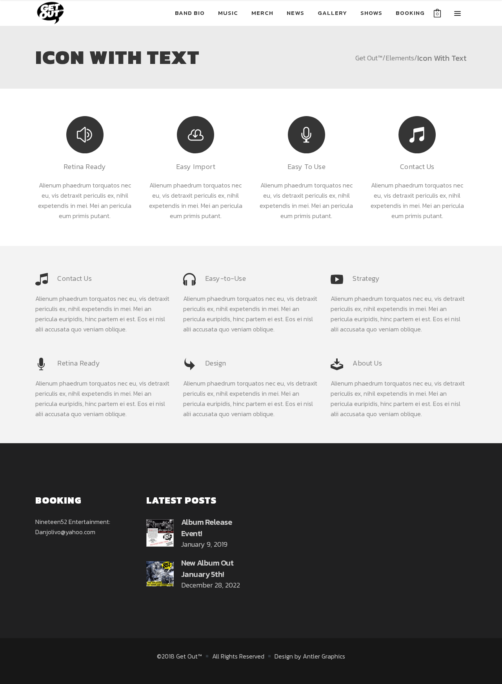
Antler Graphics (324, 656)
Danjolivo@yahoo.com (65, 532)
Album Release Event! (206, 527)
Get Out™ (368, 58)
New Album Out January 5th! (207, 568)
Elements (400, 58)
